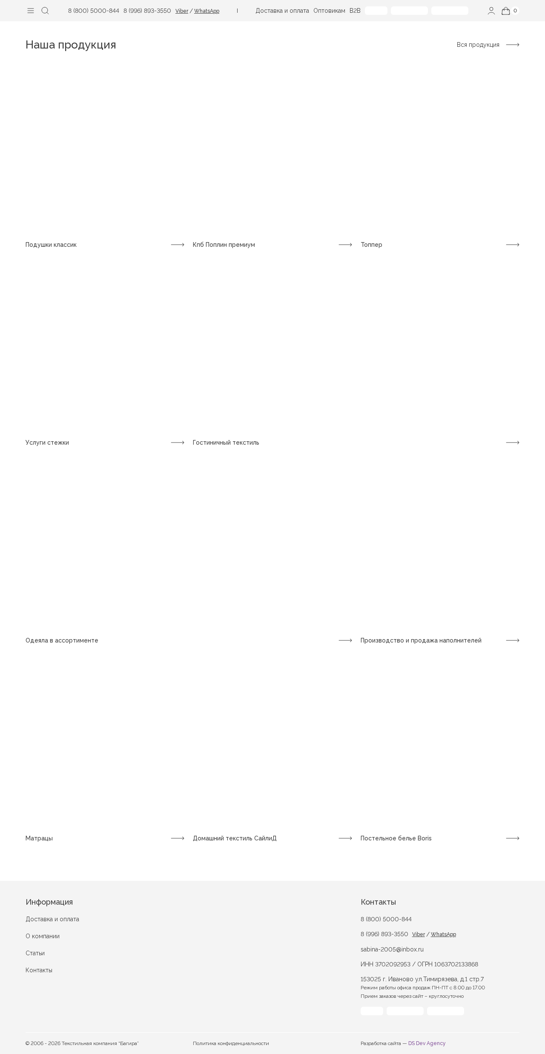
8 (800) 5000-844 (93, 10)
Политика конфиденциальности (231, 1043)
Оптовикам (329, 10)
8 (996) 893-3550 (147, 10)
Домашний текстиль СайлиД (235, 838)
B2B (355, 10)
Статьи (35, 953)
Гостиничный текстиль (226, 442)
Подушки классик (51, 244)
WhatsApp (206, 11)
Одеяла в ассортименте (62, 640)
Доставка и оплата (282, 10)
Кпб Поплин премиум (224, 244)
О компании (43, 936)
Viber (181, 11)
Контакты (39, 970)
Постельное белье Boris (396, 838)
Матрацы (39, 838)
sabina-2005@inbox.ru (392, 949)
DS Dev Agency (427, 1043)
